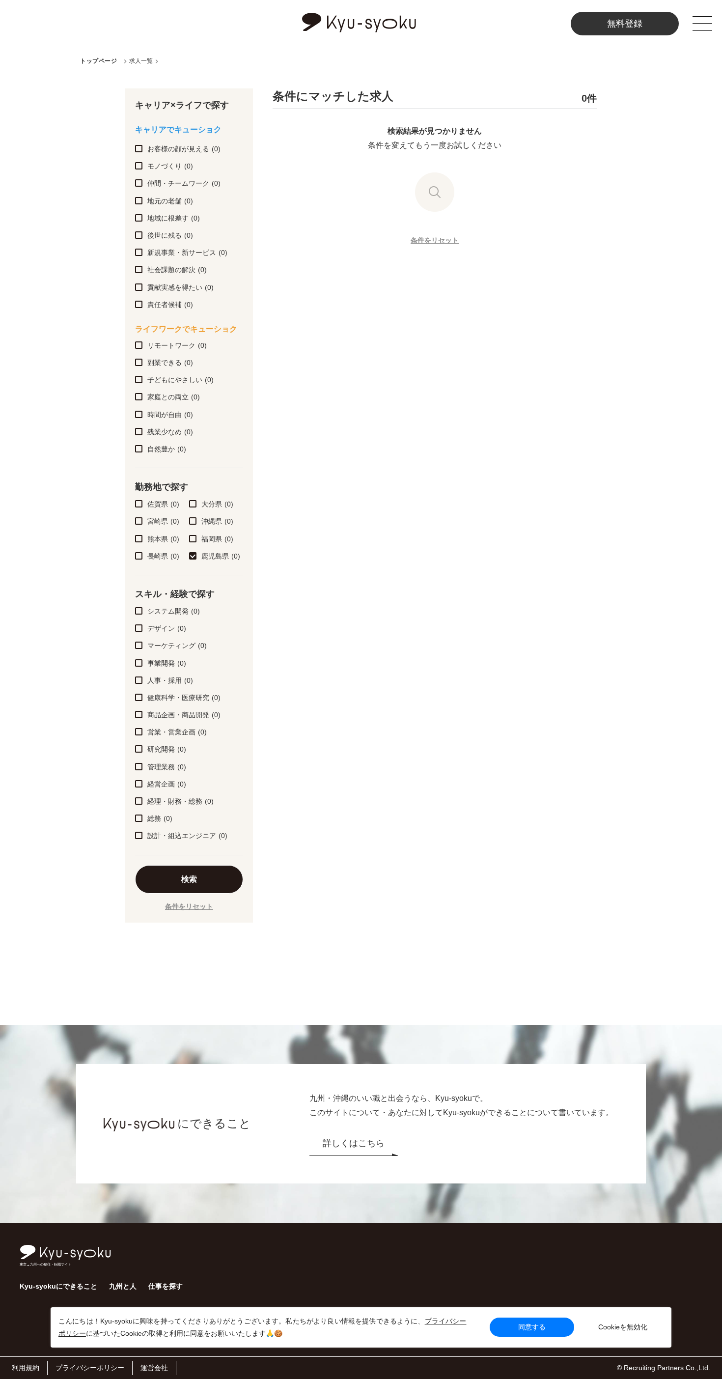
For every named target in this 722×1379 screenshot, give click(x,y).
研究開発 (166, 749)
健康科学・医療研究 (184, 698)
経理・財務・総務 (180, 801)
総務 (159, 818)
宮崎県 (163, 521)
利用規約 (25, 1368)
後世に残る (170, 235)
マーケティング (177, 645)
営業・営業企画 (177, 732)
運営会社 (154, 1368)
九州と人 (123, 1286)
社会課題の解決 (177, 270)
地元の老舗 (170, 201)
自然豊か (166, 449)
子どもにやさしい (180, 380)
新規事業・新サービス (187, 252)
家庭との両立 (173, 397)
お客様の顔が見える (184, 149)
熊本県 (163, 539)
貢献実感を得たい (180, 287)
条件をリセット (189, 906)
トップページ (98, 60)
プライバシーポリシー (90, 1368)
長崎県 (163, 556)
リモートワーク (177, 345)
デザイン (166, 628)
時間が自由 (170, 415)
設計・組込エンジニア (187, 836)
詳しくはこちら (354, 1143)
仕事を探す (165, 1286)
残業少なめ (170, 432)
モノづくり (170, 166)
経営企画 (166, 784)
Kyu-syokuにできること (58, 1286)
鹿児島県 (220, 556)
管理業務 (166, 767)
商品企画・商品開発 (184, 715)
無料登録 (624, 23)
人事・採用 (170, 680)
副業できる (170, 362)
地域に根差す (173, 218)
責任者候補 (170, 305)
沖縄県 (217, 521)
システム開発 (173, 611)
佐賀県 (163, 504)
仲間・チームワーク (184, 183)
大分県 (217, 504)
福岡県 (217, 539)
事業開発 (166, 663)
